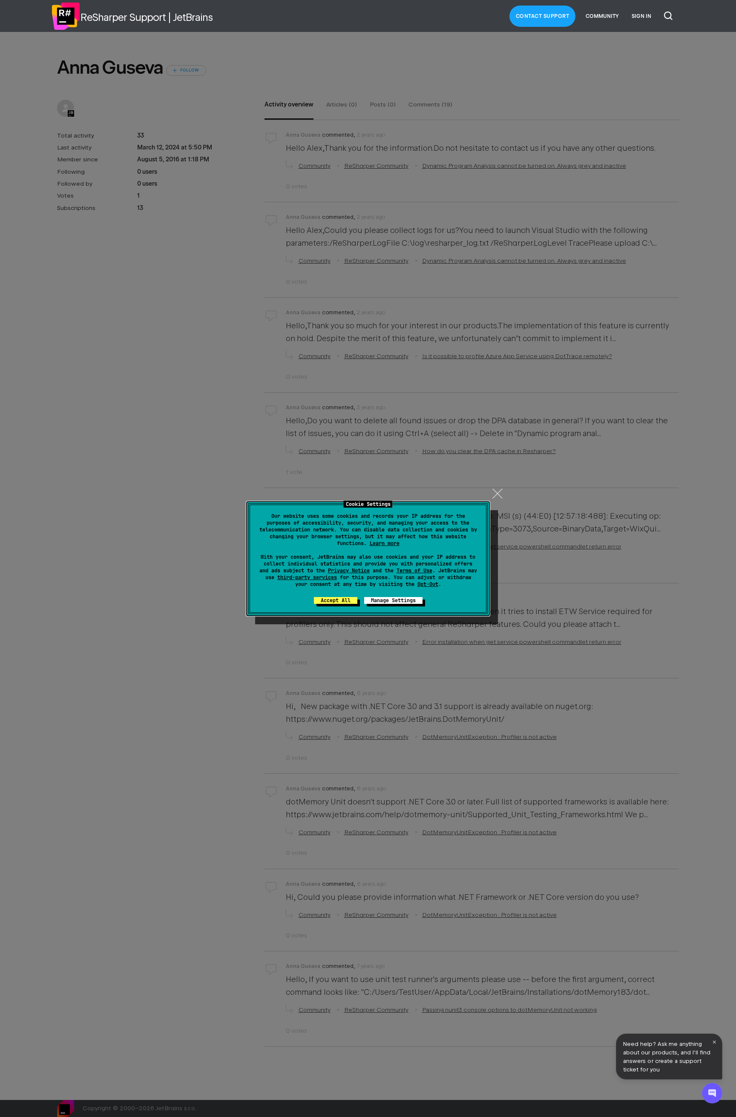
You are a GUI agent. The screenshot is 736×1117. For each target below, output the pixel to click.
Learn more (385, 543)
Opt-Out (427, 584)
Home (65, 16)
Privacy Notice (349, 570)
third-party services (307, 577)
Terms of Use (414, 570)
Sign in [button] (641, 16)
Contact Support (542, 16)
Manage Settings (393, 600)
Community (602, 16)
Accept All (336, 600)
